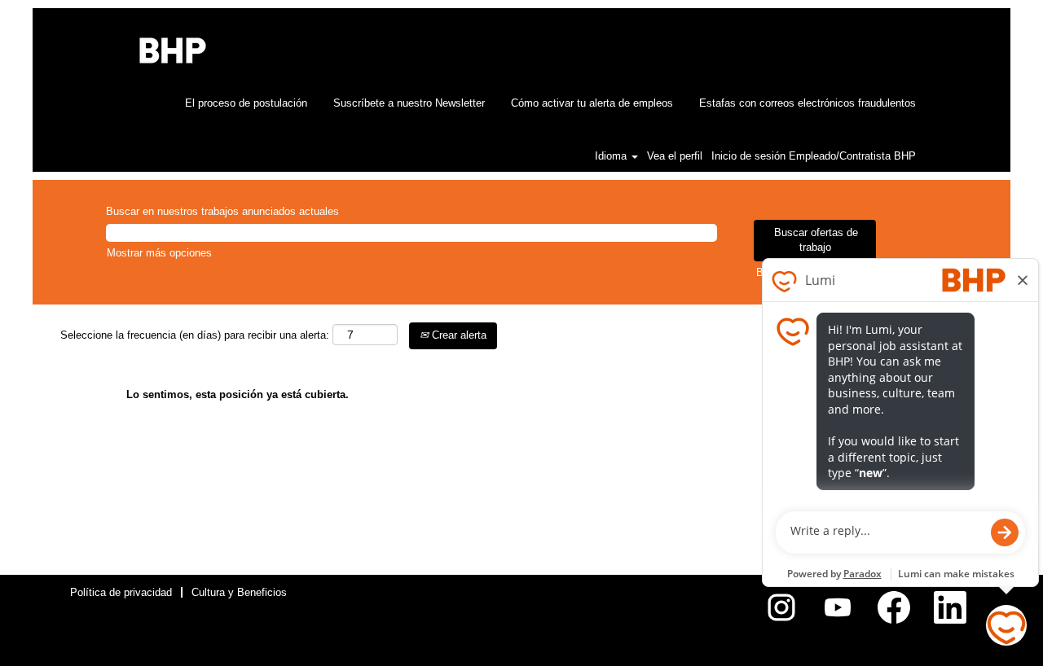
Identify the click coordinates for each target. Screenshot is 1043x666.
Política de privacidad (121, 592)
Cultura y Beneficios (239, 592)
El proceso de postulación (246, 103)
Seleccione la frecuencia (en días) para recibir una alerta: (194, 335)
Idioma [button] (612, 156)
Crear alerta (457, 335)
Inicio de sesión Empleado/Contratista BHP (813, 156)
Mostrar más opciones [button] (159, 253)
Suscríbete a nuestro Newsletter (409, 103)
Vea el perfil (674, 156)
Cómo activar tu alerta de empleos (592, 103)
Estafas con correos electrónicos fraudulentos (807, 103)
